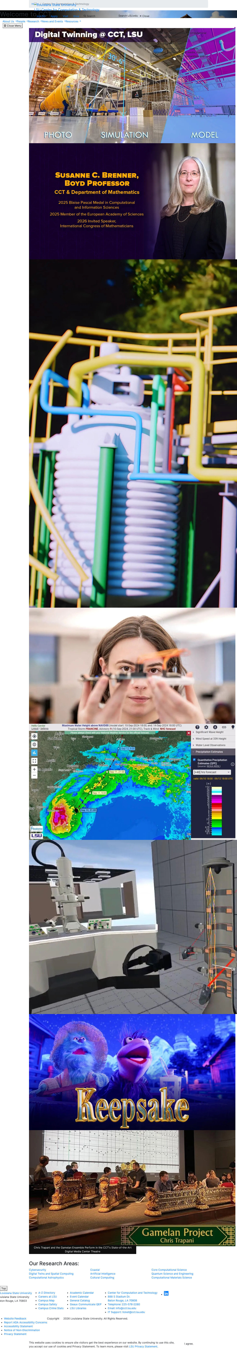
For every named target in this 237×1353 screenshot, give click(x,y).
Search (90, 16)
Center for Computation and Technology (133, 1292)
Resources (72, 21)
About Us (9, 21)
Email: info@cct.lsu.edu (122, 1308)
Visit (65, 16)
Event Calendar (79, 1296)
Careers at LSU (47, 1296)
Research (34, 21)
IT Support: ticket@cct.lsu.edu (126, 1312)
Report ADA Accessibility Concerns (25, 1322)
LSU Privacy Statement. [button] (143, 1346)
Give (76, 16)
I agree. (188, 1343)
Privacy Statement (15, 1334)
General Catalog (80, 1300)
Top (3, 1288)
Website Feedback (15, 1318)
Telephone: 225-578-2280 (124, 1304)
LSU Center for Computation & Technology (66, 10)
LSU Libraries (78, 1308)
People (21, 21)
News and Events (53, 21)
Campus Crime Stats (51, 1308)
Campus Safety (47, 1304)
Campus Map (46, 1300)
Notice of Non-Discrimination (22, 1330)
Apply (54, 16)
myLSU (41, 16)
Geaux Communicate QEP (85, 1304)
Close (145, 16)
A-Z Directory (46, 1292)
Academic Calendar (82, 1292)
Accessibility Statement (18, 1326)
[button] (166, 1294)
